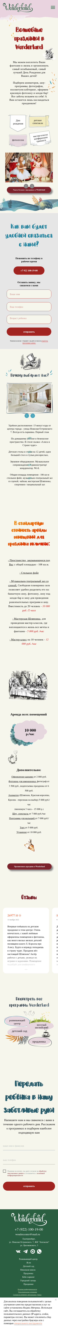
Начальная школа (27, 1269)
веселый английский (41, 1026)
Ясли (28, 1262)
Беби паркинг (28, 1276)
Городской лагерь (28, 1280)
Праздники (28, 1284)
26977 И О (14, 915)
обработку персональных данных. (35, 342)
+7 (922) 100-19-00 (29, 1229)
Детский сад (28, 1266)
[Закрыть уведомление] (55, 1299)
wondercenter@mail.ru (27, 1234)
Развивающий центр (28, 1259)
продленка (39, 1041)
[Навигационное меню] (53, 7)
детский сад (19, 1031)
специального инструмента (28, 1323)
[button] (29, 190)
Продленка (28, 1273)
